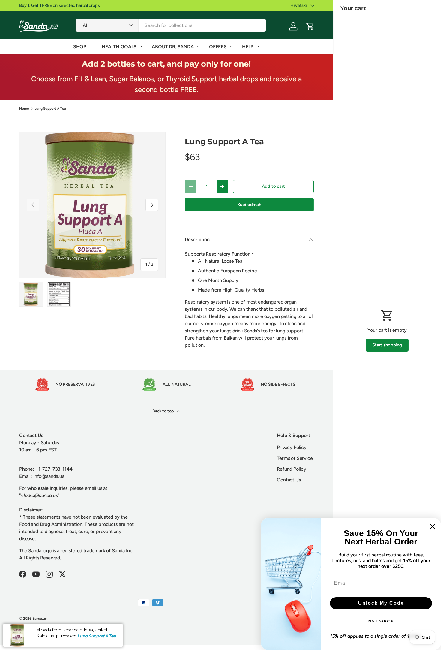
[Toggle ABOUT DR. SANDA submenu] (198, 46)
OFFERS (218, 46)
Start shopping (387, 345)
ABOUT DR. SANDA (173, 46)
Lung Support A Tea (50, 108)
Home (24, 108)
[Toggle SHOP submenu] (90, 46)
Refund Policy (291, 469)
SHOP (79, 46)
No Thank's (381, 621)
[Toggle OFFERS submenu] (231, 46)
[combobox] (171, 25)
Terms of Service (295, 458)
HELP (248, 46)
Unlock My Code (381, 603)
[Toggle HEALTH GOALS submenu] (140, 46)
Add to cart (273, 186)
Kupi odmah (249, 204)
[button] (310, 26)
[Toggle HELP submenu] (257, 46)
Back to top (163, 411)
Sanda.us (39, 618)
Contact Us (289, 480)
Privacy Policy (292, 447)
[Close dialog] (432, 526)
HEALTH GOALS (119, 46)
